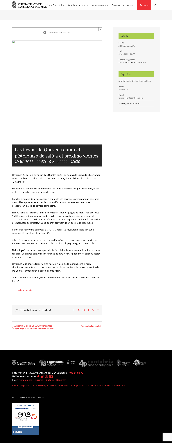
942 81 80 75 (76, 372)
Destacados (124, 62)
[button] (156, 5)
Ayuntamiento (24, 379)
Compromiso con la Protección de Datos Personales (98, 385)
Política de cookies (59, 385)
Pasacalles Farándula (90, 326)
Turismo (142, 62)
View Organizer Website (129, 103)
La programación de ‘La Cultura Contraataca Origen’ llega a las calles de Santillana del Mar (33, 327)
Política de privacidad (23, 385)
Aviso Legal (42, 385)
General (133, 62)
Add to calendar (25, 290)
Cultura (50, 379)
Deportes (61, 379)
